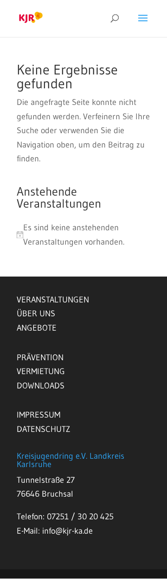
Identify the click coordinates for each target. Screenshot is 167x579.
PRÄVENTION (40, 357)
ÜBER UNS (36, 313)
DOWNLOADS (40, 386)
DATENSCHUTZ (43, 429)
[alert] (83, 235)
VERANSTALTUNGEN (53, 300)
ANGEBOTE (37, 328)
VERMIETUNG (41, 371)
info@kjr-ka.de (67, 531)
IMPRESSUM (38, 415)
